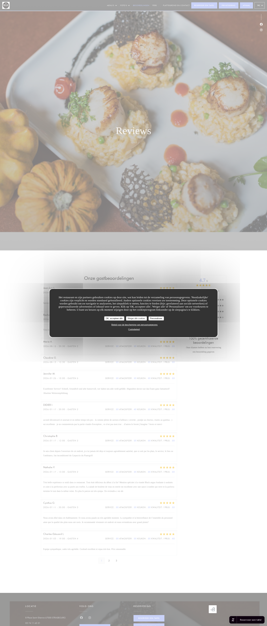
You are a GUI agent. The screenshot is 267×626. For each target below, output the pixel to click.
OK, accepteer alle (114, 318)
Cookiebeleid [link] (134, 329)
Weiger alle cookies (136, 318)
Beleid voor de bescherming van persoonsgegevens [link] (134, 325)
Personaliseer (156, 318)
